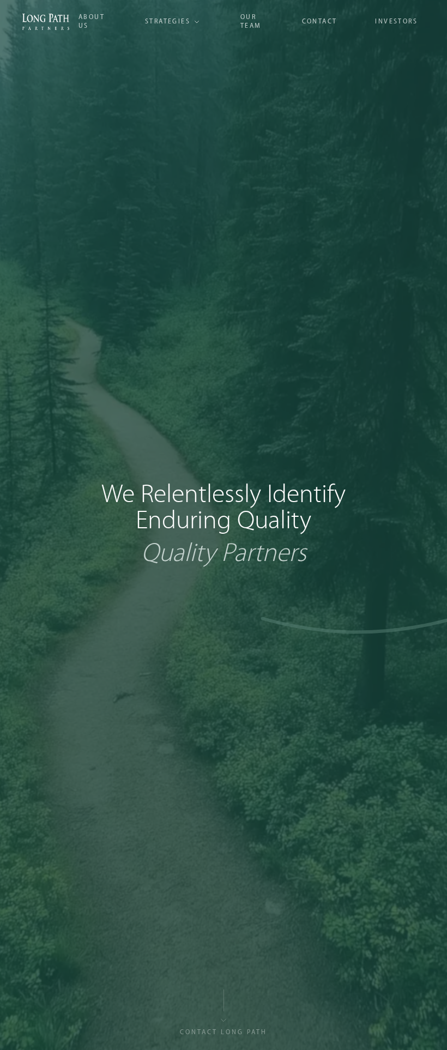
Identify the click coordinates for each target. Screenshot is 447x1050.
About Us (91, 21)
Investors (396, 22)
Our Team (251, 21)
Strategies (167, 22)
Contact (319, 22)
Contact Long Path (223, 1032)
